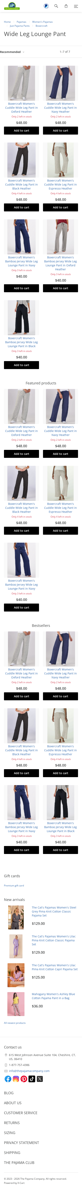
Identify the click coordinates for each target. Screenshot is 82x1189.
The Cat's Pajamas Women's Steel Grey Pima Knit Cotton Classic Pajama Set (54, 911)
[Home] (10, 6)
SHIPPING (12, 1153)
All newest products (15, 1023)
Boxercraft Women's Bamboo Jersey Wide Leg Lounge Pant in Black (21, 342)
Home (7, 21)
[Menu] (76, 6)
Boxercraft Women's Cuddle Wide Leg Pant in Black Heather (21, 184)
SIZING (9, 1133)
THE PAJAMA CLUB (19, 1163)
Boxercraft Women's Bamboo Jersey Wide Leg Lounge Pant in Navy (21, 261)
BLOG (9, 1093)
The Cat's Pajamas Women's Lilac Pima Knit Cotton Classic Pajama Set (54, 940)
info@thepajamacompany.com (29, 1071)
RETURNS (12, 1123)
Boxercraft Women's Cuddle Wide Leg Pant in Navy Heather (60, 107)
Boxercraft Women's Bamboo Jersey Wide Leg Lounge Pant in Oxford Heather (60, 263)
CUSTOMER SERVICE (20, 1113)
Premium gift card (14, 885)
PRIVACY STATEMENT (21, 1143)
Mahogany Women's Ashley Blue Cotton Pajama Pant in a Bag (53, 996)
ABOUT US (12, 1103)
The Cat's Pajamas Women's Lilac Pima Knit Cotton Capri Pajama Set (55, 967)
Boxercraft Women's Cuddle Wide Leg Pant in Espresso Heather (60, 184)
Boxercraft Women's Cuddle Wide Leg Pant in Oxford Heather (21, 107)
